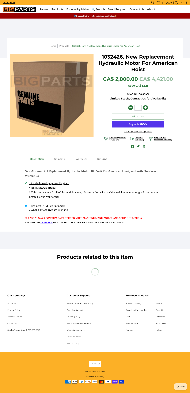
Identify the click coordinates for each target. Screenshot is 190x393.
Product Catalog (133, 303)
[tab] (37, 159)
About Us (11, 303)
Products (64, 46)
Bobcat (159, 303)
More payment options (138, 131)
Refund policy (73, 343)
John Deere (161, 323)
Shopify (115, 140)
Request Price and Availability (80, 303)
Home (53, 46)
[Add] (145, 107)
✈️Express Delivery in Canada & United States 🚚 (95, 16)
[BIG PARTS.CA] (19, 9)
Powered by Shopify (95, 377)
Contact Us (12, 323)
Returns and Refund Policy (79, 323)
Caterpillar (160, 317)
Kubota (159, 330)
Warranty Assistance (76, 330)
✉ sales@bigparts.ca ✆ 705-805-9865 (23, 330)
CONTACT (47, 222)
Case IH (159, 310)
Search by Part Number (136, 310)
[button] (164, 2)
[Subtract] (130, 107)
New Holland (132, 323)
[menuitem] (153, 2)
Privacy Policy (13, 310)
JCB (128, 317)
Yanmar (129, 330)
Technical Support (75, 310)
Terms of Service (14, 317)
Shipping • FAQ (73, 317)
